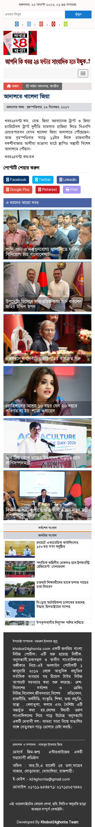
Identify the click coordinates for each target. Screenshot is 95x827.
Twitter (44, 179)
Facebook (17, 179)
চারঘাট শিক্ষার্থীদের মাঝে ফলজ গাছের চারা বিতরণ (62, 584)
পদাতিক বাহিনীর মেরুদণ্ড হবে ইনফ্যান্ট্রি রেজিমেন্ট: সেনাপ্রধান (62, 564)
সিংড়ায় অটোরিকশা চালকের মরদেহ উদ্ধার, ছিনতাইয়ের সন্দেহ (60, 604)
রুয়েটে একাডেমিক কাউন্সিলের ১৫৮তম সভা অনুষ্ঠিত (57, 544)
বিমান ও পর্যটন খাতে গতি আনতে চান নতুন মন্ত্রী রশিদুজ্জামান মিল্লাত (47, 512)
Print (73, 189)
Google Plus (19, 189)
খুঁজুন (78, 14)
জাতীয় (54, 86)
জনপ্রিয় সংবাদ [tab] (47, 535)
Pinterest (49, 189)
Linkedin (69, 179)
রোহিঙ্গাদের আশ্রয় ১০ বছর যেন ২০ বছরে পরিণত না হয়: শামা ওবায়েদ (41, 408)
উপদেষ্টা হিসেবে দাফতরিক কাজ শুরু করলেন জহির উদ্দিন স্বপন (44, 304)
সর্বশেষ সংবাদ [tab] (47, 528)
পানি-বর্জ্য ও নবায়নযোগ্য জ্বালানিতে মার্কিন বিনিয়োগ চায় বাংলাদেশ (42, 252)
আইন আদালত (39, 86)
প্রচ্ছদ (15, 86)
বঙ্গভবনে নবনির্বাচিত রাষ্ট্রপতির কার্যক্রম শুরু (43, 359)
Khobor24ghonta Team (59, 822)
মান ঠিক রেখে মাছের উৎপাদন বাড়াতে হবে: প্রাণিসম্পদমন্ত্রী (43, 460)
